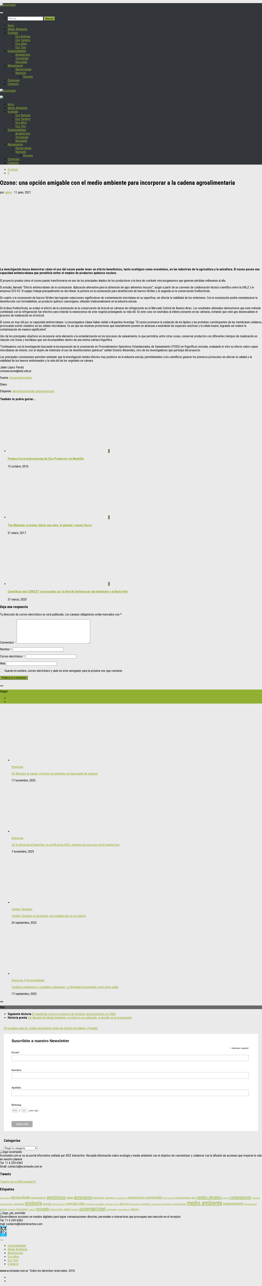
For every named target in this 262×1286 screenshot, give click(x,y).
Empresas (14, 80)
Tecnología (21, 58)
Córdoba (256, 1198)
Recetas (28, 76)
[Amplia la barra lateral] (1, 685)
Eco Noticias (22, 36)
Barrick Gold (169, 1198)
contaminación (240, 1197)
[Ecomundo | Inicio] (8, 5)
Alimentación (15, 65)
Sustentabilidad (17, 51)
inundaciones (179, 1204)
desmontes (19, 1204)
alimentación (19, 391)
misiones (12, 1209)
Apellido (16, 1087)
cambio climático (209, 1197)
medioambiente (233, 1204)
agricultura (5, 1198)
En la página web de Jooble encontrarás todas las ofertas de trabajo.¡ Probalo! (51, 1028)
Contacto (13, 84)
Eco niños (21, 44)
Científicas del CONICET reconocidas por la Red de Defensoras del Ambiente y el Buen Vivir (68, 591)
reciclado (42, 1209)
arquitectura (121, 1198)
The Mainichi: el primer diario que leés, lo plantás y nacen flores (50, 525)
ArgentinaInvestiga (21, 378)
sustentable (111, 1209)
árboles (135, 1209)
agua (70, 1197)
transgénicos (124, 1209)
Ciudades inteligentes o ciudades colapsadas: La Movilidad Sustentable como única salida (65, 987)
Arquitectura (22, 55)
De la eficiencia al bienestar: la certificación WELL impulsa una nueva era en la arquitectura (65, 845)
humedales (135, 1204)
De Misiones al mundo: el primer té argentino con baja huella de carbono (55, 773)
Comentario (8, 642)
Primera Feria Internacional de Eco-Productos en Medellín (46, 459)
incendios (146, 1204)
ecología (33, 1203)
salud (67, 1209)
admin (8, 192)
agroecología (20, 1197)
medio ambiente (37, 391)
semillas (74, 1209)
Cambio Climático (22, 909)
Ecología (13, 33)
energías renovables (95, 1204)
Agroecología (23, 69)
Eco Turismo (22, 40)
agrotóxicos (56, 1197)
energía (47, 1204)
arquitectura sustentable (144, 1197)
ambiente (110, 1197)
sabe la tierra (56, 1209)
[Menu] (1, 12)
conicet (226, 1198)
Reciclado (21, 62)
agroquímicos (38, 1197)
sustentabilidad (92, 1208)
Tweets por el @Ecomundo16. (18, 1182)
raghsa (32, 1209)
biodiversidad (182, 1197)
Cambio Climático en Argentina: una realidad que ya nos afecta (49, 916)
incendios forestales (161, 1204)
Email (16, 1052)
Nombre (6, 649)
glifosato (124, 1204)
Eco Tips (20, 47)
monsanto (22, 1209)
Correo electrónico (12, 656)
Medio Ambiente (17, 29)
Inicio (11, 25)
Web (2, 663)
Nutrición (20, 73)
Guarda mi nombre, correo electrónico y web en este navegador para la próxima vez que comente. (64, 671)
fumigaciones (112, 1204)
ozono (50, 391)
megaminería (250, 1204)
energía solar (76, 1204)
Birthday (16, 1104)
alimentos (98, 1197)
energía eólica (59, 1204)
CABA (193, 1198)
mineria (3, 1209)
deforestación (6, 1204)
